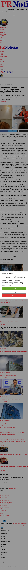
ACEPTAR (14, 288)
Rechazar (14, 295)
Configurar (14, 292)
